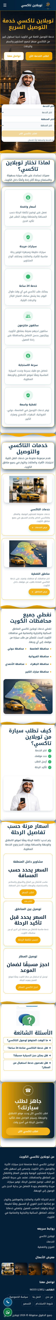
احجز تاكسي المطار (28, 987)
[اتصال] (7, 1302)
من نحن (49, 1297)
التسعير (27, 1303)
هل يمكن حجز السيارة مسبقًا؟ (30, 1055)
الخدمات (50, 1241)
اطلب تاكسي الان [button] (28, 134)
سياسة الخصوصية (18, 1297)
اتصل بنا (37, 1297)
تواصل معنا (13, 56)
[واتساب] (7, 1312)
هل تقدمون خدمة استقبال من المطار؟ (31, 1065)
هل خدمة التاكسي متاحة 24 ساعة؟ (28, 1048)
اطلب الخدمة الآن (39, 56)
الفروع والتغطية (46, 1247)
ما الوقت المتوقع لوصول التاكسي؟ (27, 1040)
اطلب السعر (28, 892)
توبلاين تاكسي (47, 1236)
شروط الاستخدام (44, 1303)
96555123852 (37, 1289)
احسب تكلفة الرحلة (28, 939)
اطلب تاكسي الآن (28, 1131)
